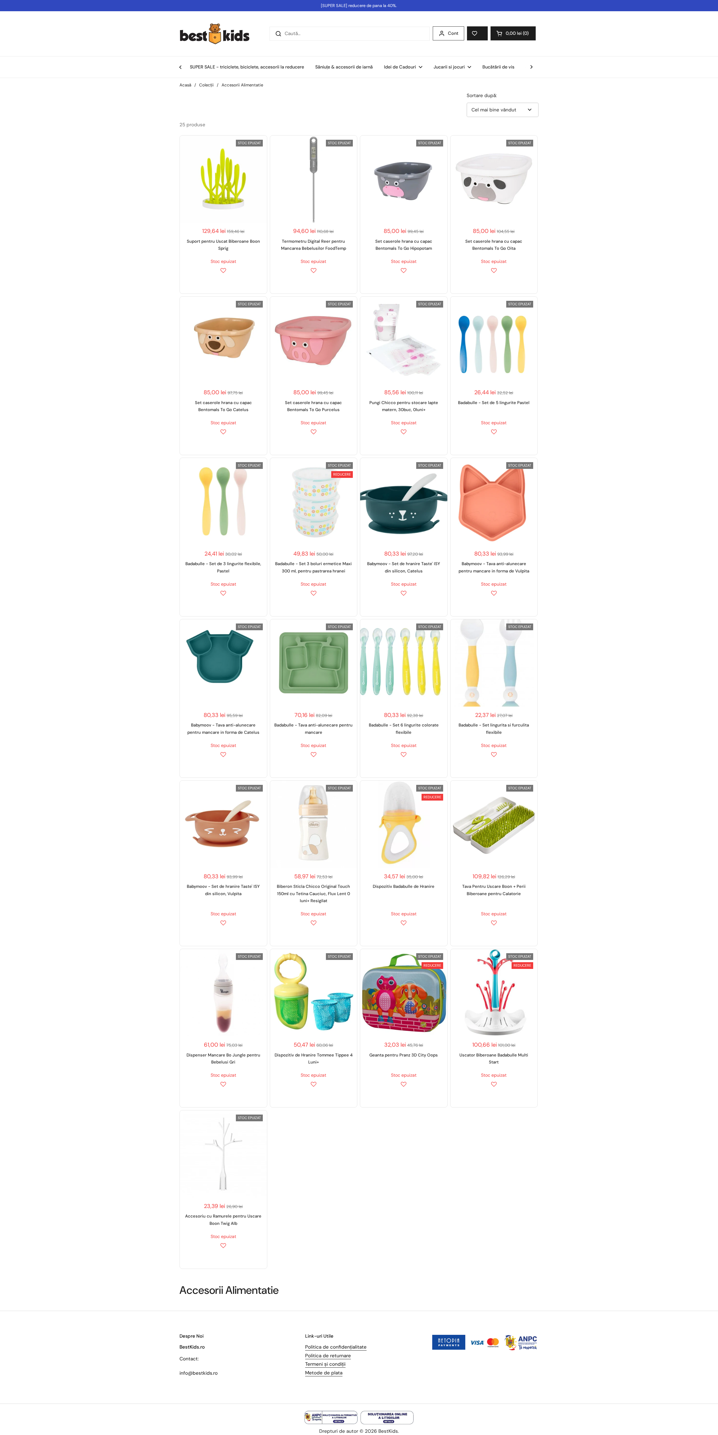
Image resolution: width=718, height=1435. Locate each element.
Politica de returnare (328, 1356)
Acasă (185, 85)
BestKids (388, 1431)
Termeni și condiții (325, 1364)
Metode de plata (323, 1373)
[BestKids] (219, 34)
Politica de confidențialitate (336, 1347)
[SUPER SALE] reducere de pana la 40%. (359, 5)
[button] (513, 33)
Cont (453, 33)
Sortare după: (482, 95)
